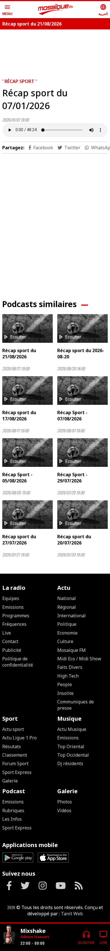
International (71, 615)
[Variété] (9, 935)
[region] (55, 222)
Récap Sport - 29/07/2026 (72, 477)
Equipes (10, 598)
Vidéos (64, 810)
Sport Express (17, 772)
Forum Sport (15, 763)
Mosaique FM (71, 650)
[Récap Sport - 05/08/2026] (27, 452)
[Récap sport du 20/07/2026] (82, 514)
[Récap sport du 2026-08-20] (82, 328)
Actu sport (13, 729)
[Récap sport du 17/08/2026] (27, 390)
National (66, 598)
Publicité (11, 650)
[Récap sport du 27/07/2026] (27, 514)
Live (6, 633)
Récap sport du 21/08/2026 (31, 24)
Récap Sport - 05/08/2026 (17, 477)
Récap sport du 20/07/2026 (74, 539)
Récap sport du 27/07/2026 (19, 539)
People (64, 684)
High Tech (68, 676)
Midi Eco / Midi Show (79, 659)
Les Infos (12, 819)
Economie (67, 633)
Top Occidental (73, 755)
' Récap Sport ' (19, 81)
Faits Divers (69, 667)
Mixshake (33, 930)
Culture (65, 641)
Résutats (11, 746)
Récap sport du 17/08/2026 (19, 415)
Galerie (10, 781)
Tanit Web (72, 913)
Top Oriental (70, 746)
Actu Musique (71, 729)
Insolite (65, 693)
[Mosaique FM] (55, 10)
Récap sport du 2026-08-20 (80, 353)
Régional (66, 607)
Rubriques (13, 810)
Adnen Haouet (34, 936)
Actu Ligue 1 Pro (19, 738)
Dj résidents (70, 763)
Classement (14, 755)
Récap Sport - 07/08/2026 (72, 415)
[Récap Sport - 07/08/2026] (82, 390)
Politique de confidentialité (17, 662)
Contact (10, 641)
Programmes (15, 615)
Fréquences (14, 624)
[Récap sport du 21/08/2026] (27, 328)
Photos (64, 802)
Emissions (13, 607)
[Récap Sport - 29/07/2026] (82, 452)
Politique (66, 624)
